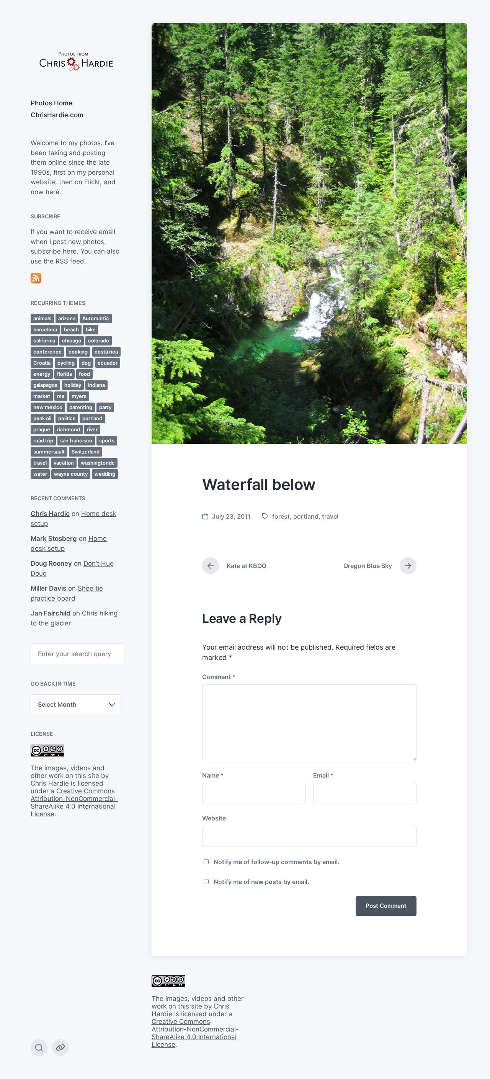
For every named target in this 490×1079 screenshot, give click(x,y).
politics (66, 418)
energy (41, 374)
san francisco (76, 440)
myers (79, 396)
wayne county (71, 474)
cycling (66, 363)
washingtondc (98, 463)
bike (91, 329)
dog (86, 363)
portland (92, 418)
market (41, 396)
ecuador (108, 363)
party (105, 407)
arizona (66, 318)
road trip (43, 440)
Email (323, 775)
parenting (80, 407)
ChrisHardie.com (57, 115)
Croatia (42, 363)
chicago (71, 340)
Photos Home (51, 103)
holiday (72, 385)
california (44, 340)
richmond (68, 429)
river (92, 429)
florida (64, 374)
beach (71, 329)
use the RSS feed (57, 261)
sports (106, 440)
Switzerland (86, 452)
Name (213, 775)
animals (42, 318)
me (61, 396)
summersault (49, 452)
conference (47, 352)
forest (281, 516)
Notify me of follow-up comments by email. (277, 862)
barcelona (45, 329)
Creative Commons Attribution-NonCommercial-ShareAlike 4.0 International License (74, 802)
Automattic (95, 318)
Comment (219, 677)
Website (214, 818)
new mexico (47, 407)
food (84, 374)
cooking (78, 352)
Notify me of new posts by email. (261, 882)
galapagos (45, 385)
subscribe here (54, 251)
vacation (64, 463)
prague (41, 429)
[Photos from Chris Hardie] (76, 61)
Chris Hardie (50, 513)
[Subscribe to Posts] (76, 278)
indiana (96, 385)
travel (40, 463)
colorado (98, 340)
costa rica (106, 352)
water (40, 474)
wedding (105, 474)
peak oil (42, 418)
